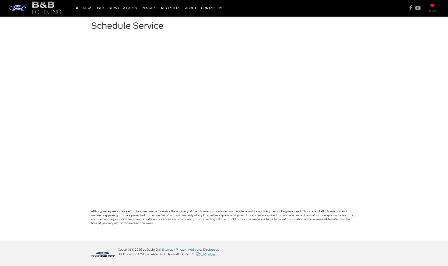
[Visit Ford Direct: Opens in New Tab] (206, 254)
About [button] (190, 8)
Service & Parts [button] (123, 8)
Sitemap (168, 250)
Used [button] (99, 8)
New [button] (87, 8)
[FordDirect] (103, 254)
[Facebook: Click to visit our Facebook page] (410, 8)
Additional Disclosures (203, 250)
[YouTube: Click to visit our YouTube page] (417, 8)
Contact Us (211, 8)
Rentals (149, 8)
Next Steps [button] (170, 8)
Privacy (181, 250)
